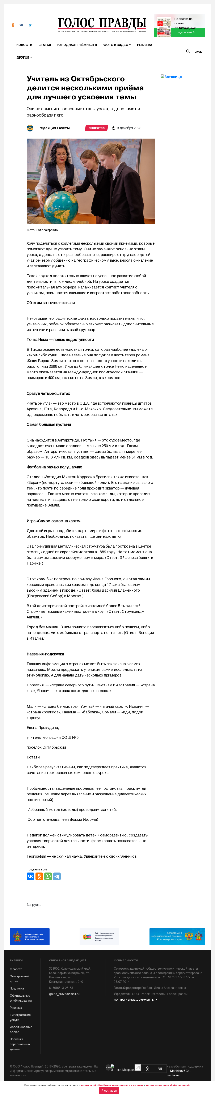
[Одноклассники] (39, 876)
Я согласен (109, 1090)
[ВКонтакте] (30, 876)
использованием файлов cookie (168, 1085)
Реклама (144, 45)
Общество (96, 128)
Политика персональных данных (20, 1044)
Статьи (44, 45)
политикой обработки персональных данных (112, 1085)
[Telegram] (57, 876)
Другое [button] (22, 58)
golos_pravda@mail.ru (64, 994)
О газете (16, 969)
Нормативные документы (134, 999)
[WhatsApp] (48, 876)
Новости (24, 45)
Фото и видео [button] (115, 45)
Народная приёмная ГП (77, 45)
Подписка (17, 988)
